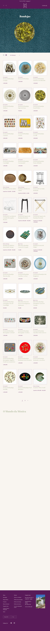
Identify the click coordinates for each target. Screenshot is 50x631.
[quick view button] (14, 63)
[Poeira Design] (25, 5)
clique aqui (28, 1)
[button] (3, 5)
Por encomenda (9, 73)
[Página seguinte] (27, 400)
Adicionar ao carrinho (25, 73)
